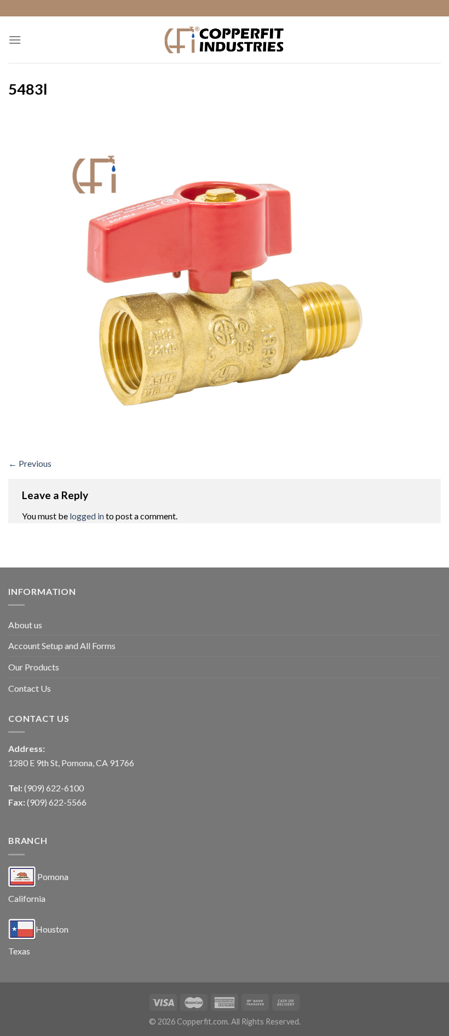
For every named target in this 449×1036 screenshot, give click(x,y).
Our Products (33, 667)
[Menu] (14, 39)
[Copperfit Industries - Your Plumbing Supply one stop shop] (224, 39)
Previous (29, 463)
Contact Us (29, 688)
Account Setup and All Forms (62, 645)
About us (25, 625)
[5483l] (224, 280)
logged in (87, 516)
